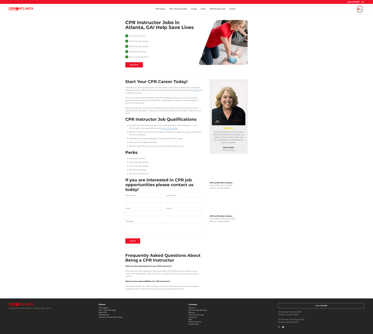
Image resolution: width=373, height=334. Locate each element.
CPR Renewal (104, 315)
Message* (129, 221)
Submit (133, 241)
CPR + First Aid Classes (178, 9)
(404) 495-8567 (353, 2)
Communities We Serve (197, 310)
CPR (196, 90)
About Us (192, 308)
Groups (194, 9)
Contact (232, 9)
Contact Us (192, 317)
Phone (169, 208)
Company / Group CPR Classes (110, 317)
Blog (190, 319)
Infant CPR (103, 312)
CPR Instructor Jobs (217, 9)
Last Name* (171, 195)
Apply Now (134, 65)
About (203, 9)
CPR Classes (160, 9)
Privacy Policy (193, 324)
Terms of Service (194, 322)
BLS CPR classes (171, 128)
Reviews (191, 312)
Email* (128, 208)
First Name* (130, 195)
